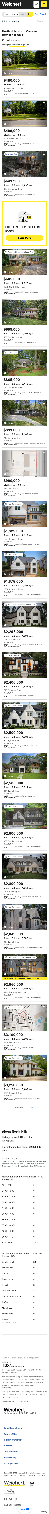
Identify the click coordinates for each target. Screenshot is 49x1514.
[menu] (44, 4)
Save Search (40, 14)
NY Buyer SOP (11, 1463)
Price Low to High (17, 45)
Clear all (41, 21)
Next (32, 1107)
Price (4, 21)
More (14, 21)
